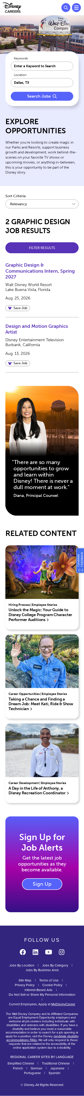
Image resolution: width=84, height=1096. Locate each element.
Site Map (25, 980)
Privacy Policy (24, 985)
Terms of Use (48, 980)
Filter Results (42, 248)
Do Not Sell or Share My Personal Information (42, 994)
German (36, 1068)
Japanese (57, 1068)
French (18, 1068)
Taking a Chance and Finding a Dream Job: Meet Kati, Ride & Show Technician (41, 704)
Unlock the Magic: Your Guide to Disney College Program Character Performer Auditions (40, 614)
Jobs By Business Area (42, 970)
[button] (17, 308)
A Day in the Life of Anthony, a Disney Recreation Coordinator (38, 791)
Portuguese (32, 1073)
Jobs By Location (21, 965)
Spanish (54, 1073)
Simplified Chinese (20, 1063)
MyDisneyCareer (63, 1004)
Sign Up (42, 884)
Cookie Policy (52, 985)
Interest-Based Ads (38, 989)
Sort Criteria (15, 196)
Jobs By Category (55, 965)
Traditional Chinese (56, 1063)
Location (20, 75)
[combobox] (42, 82)
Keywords (21, 58)
